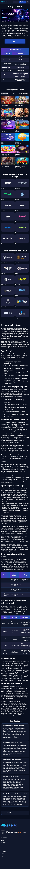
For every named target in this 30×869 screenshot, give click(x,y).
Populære (3, 93)
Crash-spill (16, 93)
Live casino (10, 93)
